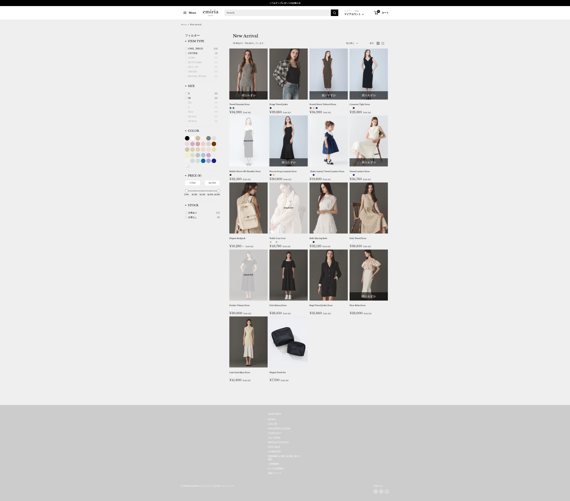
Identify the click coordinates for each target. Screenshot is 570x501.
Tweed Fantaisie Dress (239, 104)
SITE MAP (274, 447)
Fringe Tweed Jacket (278, 104)
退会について (274, 473)
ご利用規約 (273, 463)
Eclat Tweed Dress (358, 238)
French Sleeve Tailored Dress (322, 104)
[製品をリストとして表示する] (383, 43)
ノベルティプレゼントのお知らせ (285, 3)
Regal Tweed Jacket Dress (320, 305)
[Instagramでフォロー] (381, 491)
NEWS (272, 419)
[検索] (334, 12)
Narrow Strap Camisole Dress (283, 171)
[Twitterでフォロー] (375, 491)
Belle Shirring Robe (318, 238)
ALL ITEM (274, 437)
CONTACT (274, 433)
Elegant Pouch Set (277, 372)
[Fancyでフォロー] (387, 491)
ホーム (184, 24)
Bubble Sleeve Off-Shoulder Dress (245, 171)
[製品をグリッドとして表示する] (378, 43)
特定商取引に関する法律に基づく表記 (284, 458)
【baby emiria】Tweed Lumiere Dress (326, 171)
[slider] (186, 190)
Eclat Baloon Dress (277, 305)
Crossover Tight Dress (360, 104)
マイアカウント (352, 14)
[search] (277, 12)
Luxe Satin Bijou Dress (239, 372)
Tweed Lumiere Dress (360, 171)
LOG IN (272, 424)
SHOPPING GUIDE (279, 428)
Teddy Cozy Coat (277, 238)
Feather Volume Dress (239, 305)
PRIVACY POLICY (278, 442)
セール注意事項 (276, 468)
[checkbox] (203, 48)
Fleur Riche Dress (357, 305)
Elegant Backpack (237, 238)
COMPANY (274, 451)
